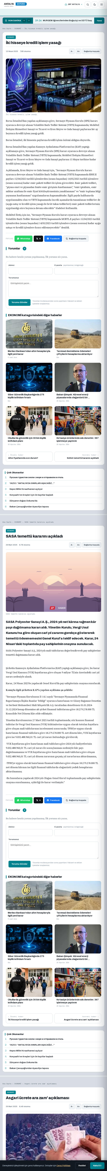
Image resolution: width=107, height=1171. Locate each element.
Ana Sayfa (7, 29)
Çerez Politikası (63, 1166)
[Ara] (88, 4)
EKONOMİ (17, 29)
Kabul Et (97, 1165)
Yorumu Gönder (19, 302)
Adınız (11, 265)
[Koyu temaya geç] (95, 4)
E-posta (68, 265)
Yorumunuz (13, 278)
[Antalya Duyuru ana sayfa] (16, 4)
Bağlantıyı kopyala (91, 51)
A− (72, 51)
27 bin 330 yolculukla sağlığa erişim (57, 20)
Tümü (99, 21)
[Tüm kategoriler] (101, 4)
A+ (78, 51)
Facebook (55, 239)
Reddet (82, 1165)
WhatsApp (25, 239)
